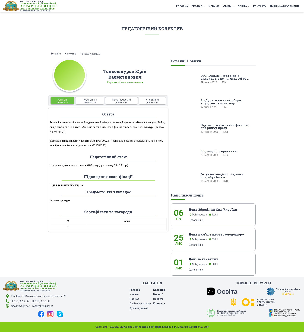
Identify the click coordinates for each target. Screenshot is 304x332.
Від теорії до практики (219, 151)
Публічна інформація (284, 6)
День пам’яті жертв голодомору (216, 234)
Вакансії (158, 294)
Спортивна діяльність (152, 101)
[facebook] (41, 314)
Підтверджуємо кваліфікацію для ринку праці (224, 126)
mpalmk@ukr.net (20, 306)
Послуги (158, 299)
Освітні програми (140, 303)
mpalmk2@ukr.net (42, 306)
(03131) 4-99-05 (20, 301)
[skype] (59, 314)
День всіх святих (203, 259)
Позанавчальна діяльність (121, 101)
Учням (227, 6)
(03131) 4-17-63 (40, 301)
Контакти (260, 6)
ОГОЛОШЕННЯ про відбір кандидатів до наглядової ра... (225, 77)
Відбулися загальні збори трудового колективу (221, 102)
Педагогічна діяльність (90, 101)
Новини (214, 6)
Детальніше (196, 220)
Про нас (196, 6)
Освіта (242, 6)
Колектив (70, 53)
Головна (182, 6)
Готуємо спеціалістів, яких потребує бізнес (222, 176)
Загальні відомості (62, 101)
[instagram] (50, 314)
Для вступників (139, 308)
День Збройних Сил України (213, 209)
